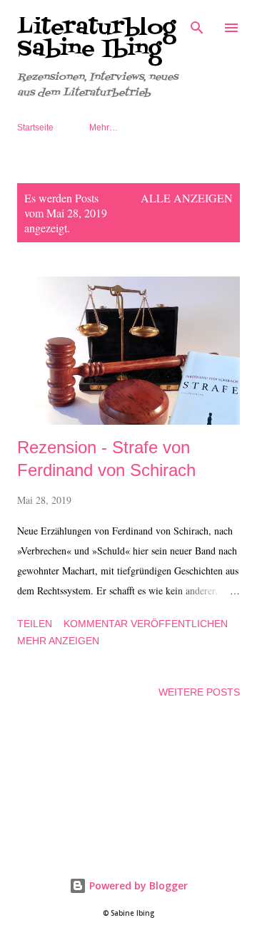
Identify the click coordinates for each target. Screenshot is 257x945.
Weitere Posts (199, 692)
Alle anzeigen (187, 197)
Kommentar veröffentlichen (146, 623)
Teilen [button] (34, 623)
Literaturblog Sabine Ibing (96, 38)
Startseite (35, 128)
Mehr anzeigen (58, 640)
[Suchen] (197, 25)
